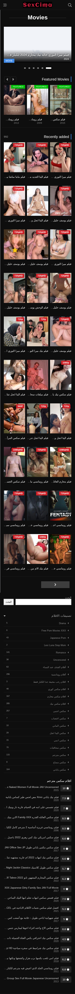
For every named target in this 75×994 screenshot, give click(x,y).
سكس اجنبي (59, 711)
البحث (68, 597)
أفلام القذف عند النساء (54, 667)
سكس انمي (60, 740)
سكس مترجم (59, 755)
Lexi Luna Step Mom (55, 645)
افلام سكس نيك (58, 703)
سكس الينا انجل (58, 733)
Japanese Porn (58, 638)
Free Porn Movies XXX (54, 630)
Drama (62, 623)
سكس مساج (59, 762)
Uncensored (59, 660)
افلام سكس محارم (56, 696)
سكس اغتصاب (58, 718)
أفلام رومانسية (58, 674)
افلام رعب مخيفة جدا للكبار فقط (49, 681)
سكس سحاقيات (58, 747)
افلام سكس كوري (57, 689)
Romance (61, 652)
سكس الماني (59, 725)
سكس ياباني (59, 769)
